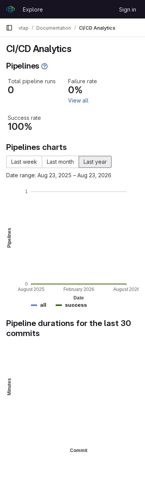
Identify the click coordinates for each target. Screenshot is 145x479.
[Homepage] (10, 9)
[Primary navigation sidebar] (9, 28)
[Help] (44, 66)
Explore (33, 9)
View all (78, 100)
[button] (43, 305)
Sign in (127, 9)
